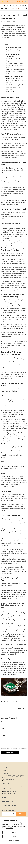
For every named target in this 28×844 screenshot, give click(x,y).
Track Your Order (22, 5)
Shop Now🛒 (22, 2)
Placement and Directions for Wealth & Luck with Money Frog (15, 72)
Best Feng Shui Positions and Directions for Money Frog (14, 77)
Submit (21, 814)
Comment (3, 735)
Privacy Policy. (9, 828)
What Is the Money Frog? (13, 48)
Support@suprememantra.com (12, 793)
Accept (14, 832)
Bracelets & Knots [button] (14, 686)
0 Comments (12, 21)
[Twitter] (4, 701)
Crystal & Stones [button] (14, 690)
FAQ (11, 5)
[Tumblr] (10, 701)
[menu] (2, 8)
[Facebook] (1, 701)
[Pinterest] (7, 701)
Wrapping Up (10, 92)
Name (2, 722)
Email (2, 728)
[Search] (6, 9)
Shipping (15, 5)
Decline (14, 836)
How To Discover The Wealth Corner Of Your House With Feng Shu (13, 467)
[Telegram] (13, 701)
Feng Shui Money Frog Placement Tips (13, 88)
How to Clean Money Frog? (14, 85)
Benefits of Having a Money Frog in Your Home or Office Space (14, 65)
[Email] (16, 701)
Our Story (6, 5)
